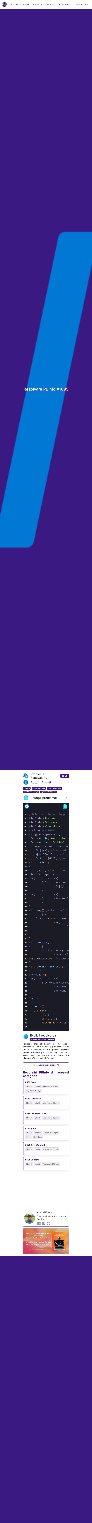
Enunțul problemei (44, 798)
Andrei (46, 782)
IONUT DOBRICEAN (54, 788)
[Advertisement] (46, 1190)
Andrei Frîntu (64, 4)
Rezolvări (37, 4)
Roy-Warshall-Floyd (31, 792)
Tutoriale (50, 4)
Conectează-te (81, 4)
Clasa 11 (27, 788)
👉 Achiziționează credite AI (46, 1065)
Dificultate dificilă (38, 788)
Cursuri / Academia (20, 4)
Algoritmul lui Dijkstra (48, 792)
